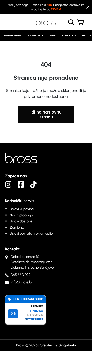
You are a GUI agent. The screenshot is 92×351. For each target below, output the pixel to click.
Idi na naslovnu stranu (46, 114)
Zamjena (17, 227)
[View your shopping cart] (82, 23)
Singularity (67, 345)
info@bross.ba (22, 282)
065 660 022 (21, 275)
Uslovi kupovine (22, 209)
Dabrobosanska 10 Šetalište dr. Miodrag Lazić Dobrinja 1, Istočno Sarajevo (32, 262)
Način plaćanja (21, 215)
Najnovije (35, 35)
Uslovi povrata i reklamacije (31, 233)
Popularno (12, 35)
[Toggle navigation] (8, 22)
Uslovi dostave (21, 221)
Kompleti (69, 35)
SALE (52, 35)
